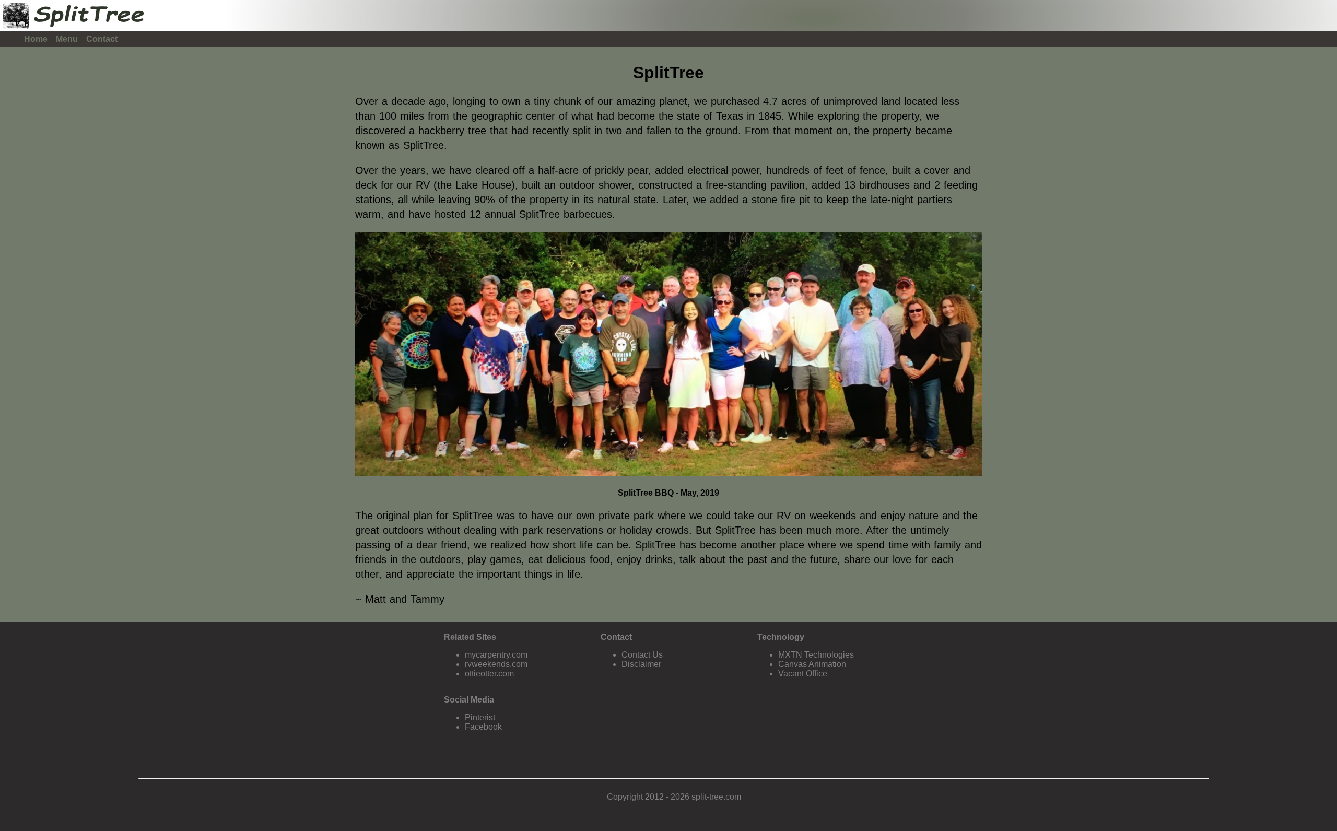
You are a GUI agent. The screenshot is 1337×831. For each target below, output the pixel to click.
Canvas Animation (812, 664)
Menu (67, 38)
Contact (102, 38)
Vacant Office (802, 673)
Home (36, 38)
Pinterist (480, 717)
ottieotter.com (489, 673)
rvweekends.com (496, 664)
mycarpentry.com (496, 654)
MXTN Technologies (816, 654)
